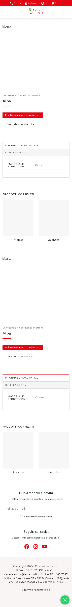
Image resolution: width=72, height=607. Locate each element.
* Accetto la (38, 516)
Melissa (18, 239)
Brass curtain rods (30, 95)
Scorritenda (9, 327)
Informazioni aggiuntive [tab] (21, 145)
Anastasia (18, 472)
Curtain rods (9, 95)
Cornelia (53, 472)
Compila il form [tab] (15, 152)
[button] (5, 12)
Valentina (53, 239)
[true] (65, 508)
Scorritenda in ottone (31, 327)
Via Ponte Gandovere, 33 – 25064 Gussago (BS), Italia (36, 578)
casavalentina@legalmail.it (21, 574)
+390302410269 (25, 582)
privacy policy (45, 516)
